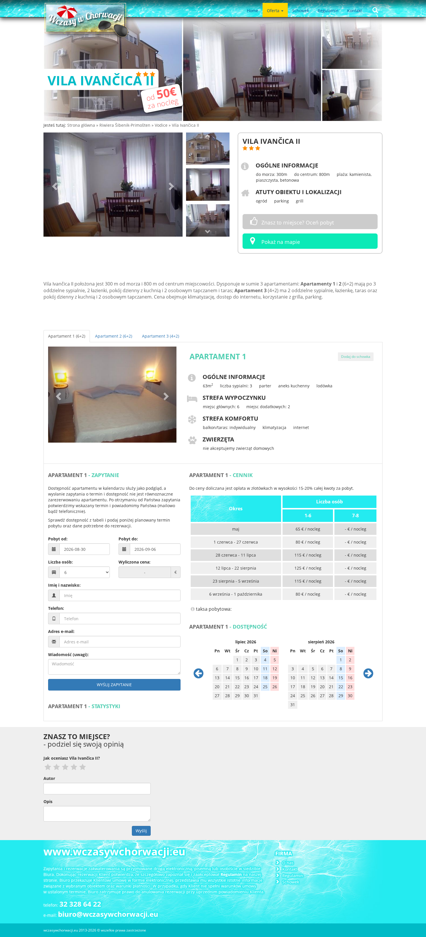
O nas (288, 863)
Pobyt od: (58, 539)
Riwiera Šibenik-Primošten (125, 125)
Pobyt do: (128, 539)
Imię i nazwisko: (64, 585)
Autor (49, 778)
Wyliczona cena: (134, 562)
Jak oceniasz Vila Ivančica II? (71, 758)
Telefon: (56, 608)
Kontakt (354, 10)
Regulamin (328, 10)
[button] (53, 184)
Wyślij (141, 830)
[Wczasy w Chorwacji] (86, 22)
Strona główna (81, 125)
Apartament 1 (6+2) (66, 336)
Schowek (300, 10)
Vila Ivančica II (185, 125)
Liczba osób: (60, 562)
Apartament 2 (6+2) (113, 336)
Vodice (162, 125)
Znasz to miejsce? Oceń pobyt (297, 222)
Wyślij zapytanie (114, 684)
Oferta (274, 10)
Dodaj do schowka (355, 356)
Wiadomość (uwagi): (68, 654)
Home (252, 10)
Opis (47, 801)
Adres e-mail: (61, 631)
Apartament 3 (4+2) (160, 336)
